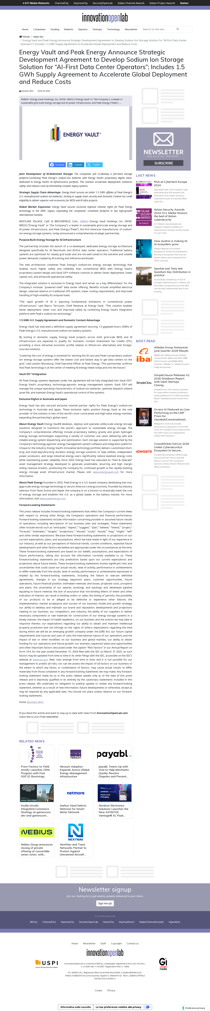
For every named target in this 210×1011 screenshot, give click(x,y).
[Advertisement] (105, 872)
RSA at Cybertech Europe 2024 (170, 183)
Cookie (98, 990)
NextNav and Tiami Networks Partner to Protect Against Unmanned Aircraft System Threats (73, 851)
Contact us (133, 943)
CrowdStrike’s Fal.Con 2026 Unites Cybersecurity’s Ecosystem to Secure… (171, 447)
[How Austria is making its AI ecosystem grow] (144, 248)
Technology (113, 29)
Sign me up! (105, 903)
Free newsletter (49, 716)
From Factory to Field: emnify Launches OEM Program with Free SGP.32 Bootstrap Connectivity (35, 773)
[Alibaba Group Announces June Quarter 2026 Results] (144, 355)
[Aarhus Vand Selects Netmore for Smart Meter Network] (75, 793)
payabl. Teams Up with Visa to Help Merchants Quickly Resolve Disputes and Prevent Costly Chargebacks (114, 773)
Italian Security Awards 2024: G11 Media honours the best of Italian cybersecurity (170, 214)
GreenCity (108, 921)
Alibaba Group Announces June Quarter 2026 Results (171, 349)
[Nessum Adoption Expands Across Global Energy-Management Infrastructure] (75, 754)
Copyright (116, 943)
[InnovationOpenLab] (105, 17)
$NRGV (84, 221)
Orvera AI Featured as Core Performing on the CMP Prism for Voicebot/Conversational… (172, 414)
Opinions (83, 29)
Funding (55, 29)
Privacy (111, 990)
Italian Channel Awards (131, 3)
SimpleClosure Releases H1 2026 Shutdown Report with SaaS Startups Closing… (172, 380)
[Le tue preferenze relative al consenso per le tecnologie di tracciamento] (194, 1008)
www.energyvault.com (106, 472)
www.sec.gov (40, 659)
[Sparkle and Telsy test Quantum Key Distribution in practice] (144, 276)
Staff (103, 943)
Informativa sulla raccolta (76, 1007)
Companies (39, 29)
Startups (97, 29)
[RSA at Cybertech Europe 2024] (144, 189)
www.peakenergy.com (52, 498)
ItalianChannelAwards (151, 921)
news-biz (38, 36)
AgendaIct (174, 921)
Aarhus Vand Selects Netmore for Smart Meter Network (73, 809)
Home (25, 29)
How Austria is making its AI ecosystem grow (170, 242)
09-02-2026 (45, 91)
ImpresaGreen (126, 921)
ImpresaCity (81, 3)
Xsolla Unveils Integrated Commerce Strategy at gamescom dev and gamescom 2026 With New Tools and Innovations (36, 814)
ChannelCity (62, 3)
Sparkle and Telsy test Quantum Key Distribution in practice (172, 272)
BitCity (34, 921)
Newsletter (131, 29)
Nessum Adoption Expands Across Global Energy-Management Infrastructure (74, 771)
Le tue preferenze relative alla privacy (118, 1007)
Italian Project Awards (162, 3)
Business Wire (27, 91)
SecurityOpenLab (103, 3)
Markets (68, 29)
